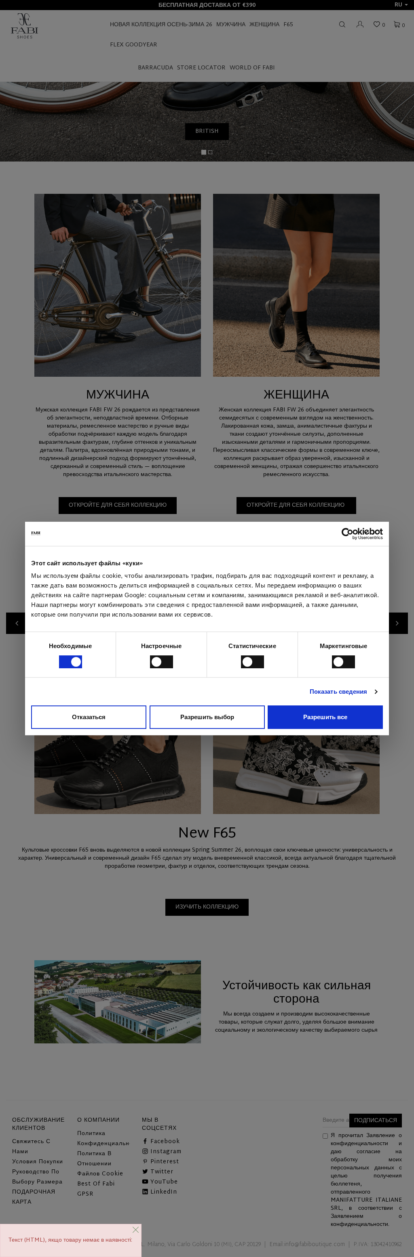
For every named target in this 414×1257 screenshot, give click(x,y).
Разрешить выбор (207, 716)
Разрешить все (325, 716)
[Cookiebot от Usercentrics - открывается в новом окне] (347, 534)
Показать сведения (339, 691)
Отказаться (89, 716)
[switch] (161, 661)
